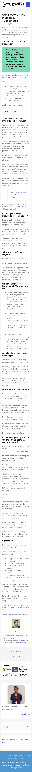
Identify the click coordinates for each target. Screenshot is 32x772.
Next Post (16, 657)
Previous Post (16, 651)
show (13, 111)
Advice (4, 24)
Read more (23, 642)
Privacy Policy (18, 755)
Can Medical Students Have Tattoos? (18, 195)
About (10, 755)
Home (4, 755)
